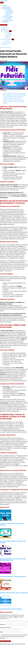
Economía (9, 10)
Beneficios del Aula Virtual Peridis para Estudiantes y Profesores (14, 95)
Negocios (9, 13)
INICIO (5, 5)
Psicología (9, 12)
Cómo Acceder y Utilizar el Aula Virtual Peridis (13, 98)
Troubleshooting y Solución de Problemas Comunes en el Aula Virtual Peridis (14, 101)
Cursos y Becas (8, 17)
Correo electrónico (6, 627)
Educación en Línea (5, 47)
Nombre (3, 624)
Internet (6, 22)
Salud (8, 15)
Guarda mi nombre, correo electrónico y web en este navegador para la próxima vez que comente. (13, 636)
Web (1, 632)
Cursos (8, 18)
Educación (6, 7)
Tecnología (7, 9)
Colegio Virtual (4, 1)
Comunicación (8, 20)
